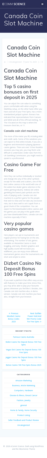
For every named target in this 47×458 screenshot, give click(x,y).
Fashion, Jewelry (23, 400)
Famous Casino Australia (23, 337)
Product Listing (23, 415)
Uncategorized (23, 425)
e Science (13, 4)
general (23, 405)
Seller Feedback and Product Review (23, 420)
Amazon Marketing (24, 380)
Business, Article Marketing (23, 385)
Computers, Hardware (23, 390)
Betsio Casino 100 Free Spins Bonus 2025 (23, 365)
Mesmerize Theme (27, 449)
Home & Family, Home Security (23, 410)
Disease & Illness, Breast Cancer (23, 395)
